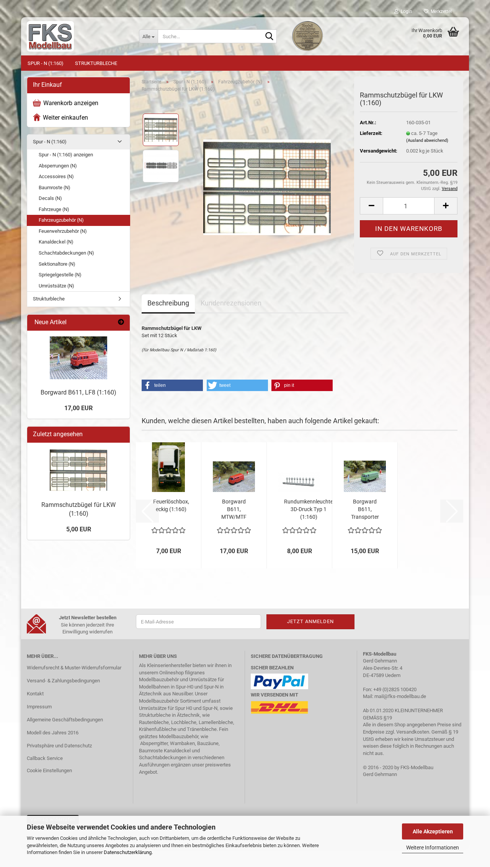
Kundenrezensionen (231, 303)
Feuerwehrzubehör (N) (63, 231)
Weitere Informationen (432, 847)
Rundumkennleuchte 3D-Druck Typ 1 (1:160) (308, 509)
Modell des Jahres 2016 (52, 732)
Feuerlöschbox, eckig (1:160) (171, 505)
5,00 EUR (78, 529)
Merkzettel (440, 11)
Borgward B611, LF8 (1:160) (78, 392)
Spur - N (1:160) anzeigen (66, 154)
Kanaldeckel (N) (56, 242)
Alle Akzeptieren (433, 831)
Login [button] (405, 11)
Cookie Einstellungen (49, 770)
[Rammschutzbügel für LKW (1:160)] (267, 184)
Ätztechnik (150, 694)
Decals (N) (50, 198)
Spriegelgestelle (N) (60, 275)
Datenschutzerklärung (128, 852)
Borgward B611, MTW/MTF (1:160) (234, 509)
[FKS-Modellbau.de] (77, 36)
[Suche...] (269, 37)
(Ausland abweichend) (427, 140)
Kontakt (35, 694)
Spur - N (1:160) (46, 63)
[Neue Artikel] (121, 322)
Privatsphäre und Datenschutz (59, 745)
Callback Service (45, 758)
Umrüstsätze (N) (56, 286)
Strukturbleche (96, 63)
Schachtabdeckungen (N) (66, 253)
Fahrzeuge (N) (54, 209)
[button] (371, 205)
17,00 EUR (78, 408)
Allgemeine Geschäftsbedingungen (65, 719)
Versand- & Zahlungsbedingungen (63, 681)
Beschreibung (168, 303)
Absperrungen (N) (58, 166)
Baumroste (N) (54, 187)
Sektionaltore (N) (57, 264)
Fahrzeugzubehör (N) (61, 220)
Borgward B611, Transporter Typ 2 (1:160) (365, 509)
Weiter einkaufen (65, 117)
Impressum (39, 707)
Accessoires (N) (56, 176)
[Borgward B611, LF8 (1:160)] (78, 357)
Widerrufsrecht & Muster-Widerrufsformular (74, 668)
